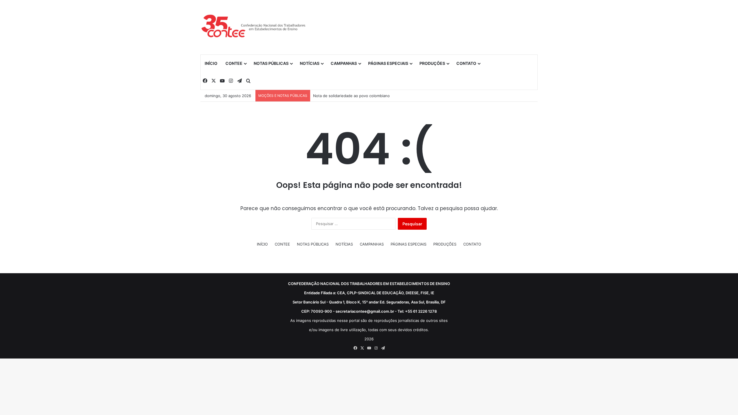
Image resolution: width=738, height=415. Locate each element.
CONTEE (233, 63)
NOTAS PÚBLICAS (271, 63)
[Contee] (253, 27)
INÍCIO (211, 63)
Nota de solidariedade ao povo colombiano (351, 95)
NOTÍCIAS (309, 63)
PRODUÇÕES (432, 63)
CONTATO (466, 63)
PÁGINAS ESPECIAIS (388, 63)
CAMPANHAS (344, 63)
